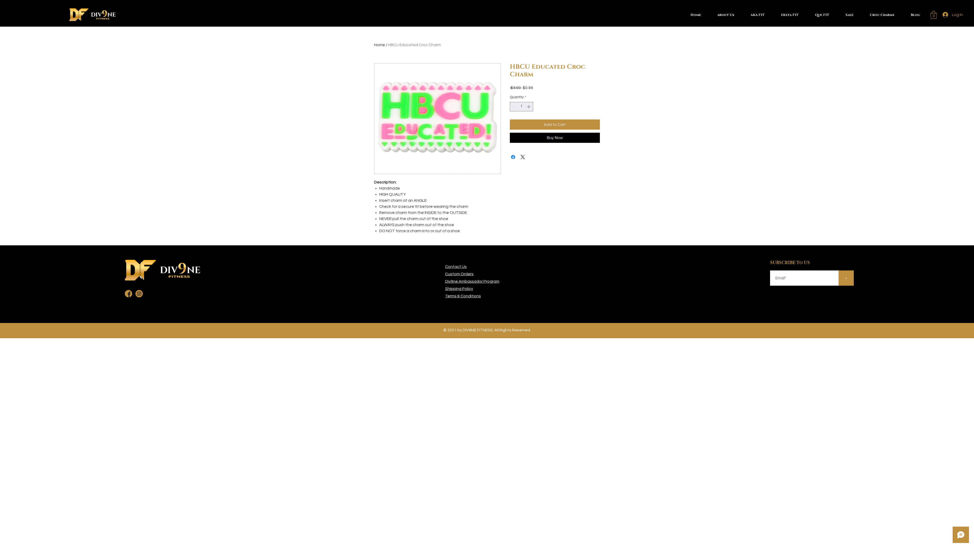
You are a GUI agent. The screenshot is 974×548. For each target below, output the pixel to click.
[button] (933, 15)
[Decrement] (514, 106)
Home (379, 45)
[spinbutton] (521, 106)
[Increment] (529, 106)
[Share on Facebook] (513, 157)
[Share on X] (523, 157)
